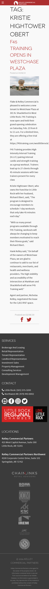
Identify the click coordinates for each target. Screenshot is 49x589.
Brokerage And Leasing (13, 347)
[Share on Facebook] (21, 318)
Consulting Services (11, 370)
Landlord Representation (14, 359)
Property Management (13, 366)
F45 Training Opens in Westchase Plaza (24, 55)
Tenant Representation (13, 355)
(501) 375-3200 (23, 390)
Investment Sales (10, 362)
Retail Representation (13, 351)
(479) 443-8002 (26, 394)
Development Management (15, 374)
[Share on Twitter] (28, 318)
